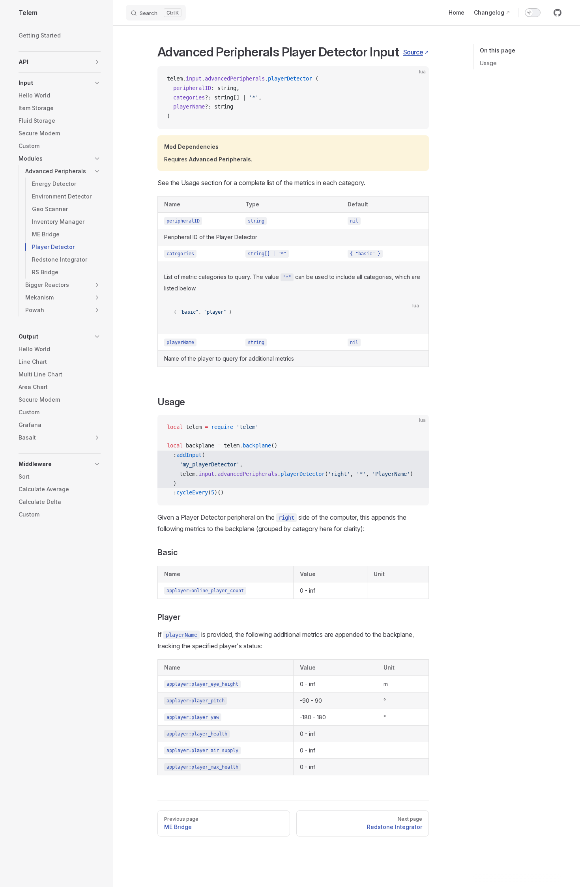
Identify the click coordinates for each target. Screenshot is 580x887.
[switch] (533, 12)
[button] (60, 62)
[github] (557, 13)
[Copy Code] (416, 79)
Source (413, 52)
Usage (488, 63)
